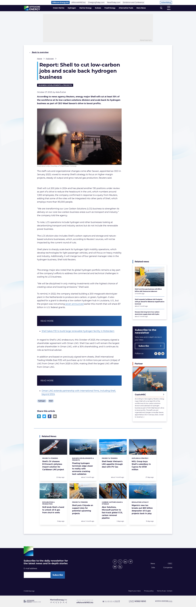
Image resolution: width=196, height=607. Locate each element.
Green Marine (58, 8)
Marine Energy (85, 8)
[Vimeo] (130, 561)
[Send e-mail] (115, 567)
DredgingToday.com (96, 2)
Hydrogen (72, 8)
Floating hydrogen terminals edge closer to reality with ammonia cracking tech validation (82, 468)
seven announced (74, 304)
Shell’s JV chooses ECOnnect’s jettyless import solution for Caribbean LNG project (53, 465)
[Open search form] (161, 8)
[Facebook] (155, 353)
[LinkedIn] (162, 353)
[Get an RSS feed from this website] (120, 567)
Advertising (166, 2)
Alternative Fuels (126, 8)
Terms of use (161, 591)
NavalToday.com (113, 2)
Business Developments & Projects (55, 85)
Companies (167, 567)
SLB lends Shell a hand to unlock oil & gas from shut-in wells (53, 510)
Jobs (153, 567)
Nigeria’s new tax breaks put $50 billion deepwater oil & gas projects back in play (142, 509)
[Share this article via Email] (55, 416)
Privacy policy (149, 591)
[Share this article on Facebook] (49, 416)
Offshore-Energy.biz (60, 2)
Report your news (134, 591)
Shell (51, 401)
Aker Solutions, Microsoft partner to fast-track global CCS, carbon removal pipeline (112, 512)
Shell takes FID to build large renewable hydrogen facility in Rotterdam (78, 331)
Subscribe (143, 346)
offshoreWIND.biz (78, 2)
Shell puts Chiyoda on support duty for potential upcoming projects (82, 509)
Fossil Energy (109, 8)
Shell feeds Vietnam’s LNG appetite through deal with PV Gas (112, 464)
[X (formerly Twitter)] (159, 353)
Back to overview (40, 52)
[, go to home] (32, 8)
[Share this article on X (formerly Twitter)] (44, 416)
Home (39, 59)
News (153, 564)
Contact (169, 591)
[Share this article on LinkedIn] (39, 416)
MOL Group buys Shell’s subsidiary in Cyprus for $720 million (141, 465)
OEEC (170, 564)
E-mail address (30, 568)
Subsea (98, 8)
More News (141, 8)
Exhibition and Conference (133, 2)
